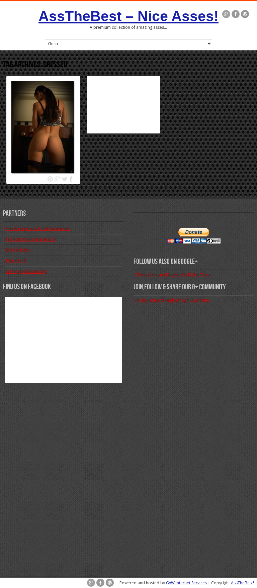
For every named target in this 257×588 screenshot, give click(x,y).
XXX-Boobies (17, 250)
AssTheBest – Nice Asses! (128, 16)
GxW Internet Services (186, 583)
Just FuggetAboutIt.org (26, 271)
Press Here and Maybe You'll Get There (172, 300)
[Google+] (226, 14)
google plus (57, 179)
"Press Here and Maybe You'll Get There (173, 275)
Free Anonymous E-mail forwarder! (38, 228)
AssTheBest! (242, 583)
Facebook (71, 179)
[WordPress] (245, 14)
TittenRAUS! (15, 261)
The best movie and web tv (30, 239)
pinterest (50, 179)
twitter (64, 179)
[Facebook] (236, 14)
